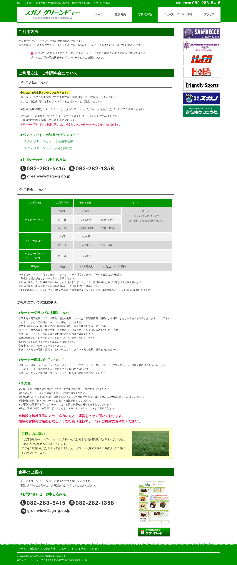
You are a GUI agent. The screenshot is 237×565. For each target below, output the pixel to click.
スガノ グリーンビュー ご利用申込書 (48, 141)
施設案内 (34, 548)
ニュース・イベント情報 (72, 548)
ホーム (22, 548)
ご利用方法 (49, 548)
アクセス (94, 548)
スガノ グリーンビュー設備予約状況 (48, 148)
